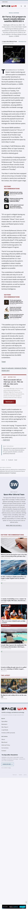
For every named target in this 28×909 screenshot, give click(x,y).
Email (15, 460)
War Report (4, 727)
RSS (10, 767)
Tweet (3, 362)
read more (6, 440)
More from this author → (14, 525)
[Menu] (25, 6)
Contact (3, 750)
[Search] (21, 6)
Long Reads (4, 730)
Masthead (4, 742)
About (3, 739)
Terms (20, 774)
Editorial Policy (5, 745)
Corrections (5, 748)
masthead (13, 473)
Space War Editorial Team (10, 41)
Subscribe (5, 1)
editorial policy (14, 522)
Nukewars (4, 724)
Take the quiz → (9, 401)
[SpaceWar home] (9, 6)
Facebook (10, 460)
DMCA (25, 774)
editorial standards (4, 473)
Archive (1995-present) (8, 732)
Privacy (15, 774)
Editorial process (22, 41)
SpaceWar (4, 721)
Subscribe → (8, 764)
